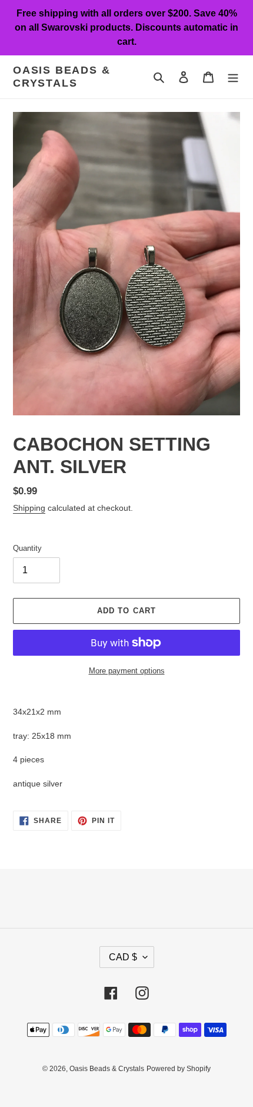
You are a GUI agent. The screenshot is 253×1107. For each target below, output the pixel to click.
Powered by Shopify (179, 1069)
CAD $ (123, 957)
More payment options (127, 670)
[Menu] (233, 77)
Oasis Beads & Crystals (61, 76)
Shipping (29, 508)
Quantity (27, 548)
